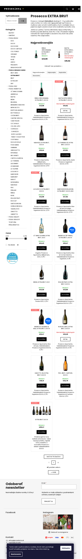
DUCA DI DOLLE (16, 142)
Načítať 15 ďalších (53, 457)
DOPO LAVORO (16, 134)
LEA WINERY (14, 164)
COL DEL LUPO (15, 126)
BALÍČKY (11, 33)
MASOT (13, 179)
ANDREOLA (14, 94)
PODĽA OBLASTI (14, 217)
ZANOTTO (14, 212)
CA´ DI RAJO (15, 124)
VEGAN (13, 57)
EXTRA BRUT (15, 75)
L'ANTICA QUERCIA (17, 158)
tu (48, 549)
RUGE (12, 195)
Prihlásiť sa (48, 501)
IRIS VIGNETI (14, 155)
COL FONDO (15, 51)
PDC (12, 188)
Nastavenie (16, 554)
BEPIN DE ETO (15, 107)
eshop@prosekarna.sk (16, 540)
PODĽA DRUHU (13, 38)
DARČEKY (12, 35)
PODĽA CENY (13, 86)
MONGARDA (15, 182)
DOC (12, 41)
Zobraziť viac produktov (53, 66)
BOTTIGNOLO (15, 113)
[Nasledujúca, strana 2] (54, 463)
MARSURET (14, 177)
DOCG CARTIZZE (16, 49)
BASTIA (13, 97)
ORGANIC (14, 54)
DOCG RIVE (14, 46)
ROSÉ (12, 60)
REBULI (13, 193)
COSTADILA (14, 139)
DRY (12, 84)
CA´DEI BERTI (15, 115)
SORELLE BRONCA (16, 206)
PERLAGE (13, 190)
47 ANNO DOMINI (16, 91)
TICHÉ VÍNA (12, 222)
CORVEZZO (14, 129)
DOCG (13, 43)
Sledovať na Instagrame (59, 532)
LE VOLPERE (14, 169)
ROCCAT (14, 201)
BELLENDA (14, 102)
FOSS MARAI (15, 145)
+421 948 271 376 (14, 543)
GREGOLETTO (15, 150)
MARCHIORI (14, 174)
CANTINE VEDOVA (16, 118)
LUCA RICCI (14, 171)
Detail (65, 111)
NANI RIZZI (14, 185)
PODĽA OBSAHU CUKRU (17, 70)
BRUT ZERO (14, 73)
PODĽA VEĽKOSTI (14, 219)
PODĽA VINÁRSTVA (15, 89)
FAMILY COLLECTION (18, 137)
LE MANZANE (15, 166)
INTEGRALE (14, 153)
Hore (54, 472)
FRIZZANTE (14, 65)
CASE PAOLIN (15, 121)
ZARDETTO (14, 214)
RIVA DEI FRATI (15, 198)
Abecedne (36, 76)
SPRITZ (13, 62)
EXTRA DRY (14, 81)
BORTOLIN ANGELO (17, 110)
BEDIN (12, 100)
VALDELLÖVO (15, 209)
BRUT (12, 78)
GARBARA (14, 148)
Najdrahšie (62, 72)
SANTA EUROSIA (16, 204)
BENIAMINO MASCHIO (18, 105)
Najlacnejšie (52, 72)
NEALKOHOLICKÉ (16, 67)
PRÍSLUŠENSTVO (14, 225)
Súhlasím (66, 548)
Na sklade (13, 245)
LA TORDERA (15, 161)
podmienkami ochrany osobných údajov (58, 493)
